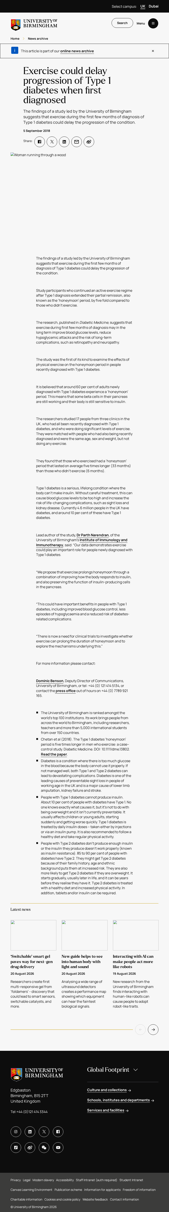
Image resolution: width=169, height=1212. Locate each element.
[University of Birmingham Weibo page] (30, 1147)
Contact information (124, 1199)
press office (65, 690)
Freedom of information (139, 1190)
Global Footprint (108, 1069)
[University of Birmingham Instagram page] (16, 1131)
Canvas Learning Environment (31, 1190)
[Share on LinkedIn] (64, 142)
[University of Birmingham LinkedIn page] (30, 1131)
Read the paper (54, 754)
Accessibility (65, 1180)
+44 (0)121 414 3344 (32, 1111)
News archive (38, 38)
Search (122, 23)
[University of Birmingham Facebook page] (58, 1131)
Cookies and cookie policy (62, 1199)
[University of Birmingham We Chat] (44, 1147)
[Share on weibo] (89, 142)
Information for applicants (102, 1190)
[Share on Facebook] (39, 142)
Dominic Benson (49, 680)
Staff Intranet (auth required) (96, 1180)
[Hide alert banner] (153, 51)
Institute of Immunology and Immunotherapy (81, 542)
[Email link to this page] (76, 142)
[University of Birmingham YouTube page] (58, 1147)
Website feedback (95, 1199)
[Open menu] (153, 23)
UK (142, 6)
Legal (26, 1180)
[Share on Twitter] (52, 142)
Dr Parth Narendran (93, 535)
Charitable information (26, 1199)
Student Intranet (131, 1180)
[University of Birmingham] (34, 23)
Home (15, 38)
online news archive (77, 51)
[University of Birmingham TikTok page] (16, 1147)
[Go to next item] (153, 1029)
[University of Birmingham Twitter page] (44, 1131)
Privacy (16, 1180)
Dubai (153, 6)
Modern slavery (43, 1180)
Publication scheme (68, 1190)
